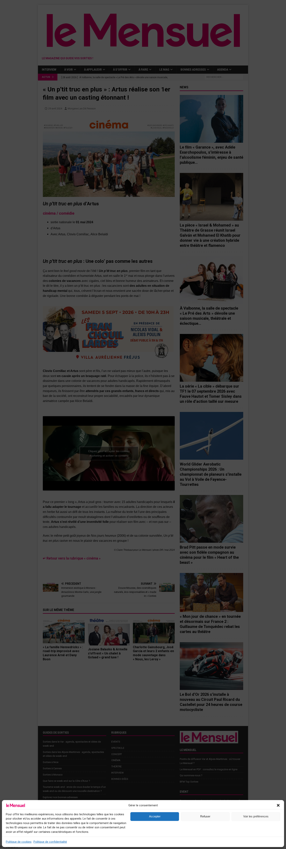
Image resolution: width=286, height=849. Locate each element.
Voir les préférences (255, 816)
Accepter (155, 816)
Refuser (205, 816)
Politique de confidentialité (50, 842)
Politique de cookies (19, 842)
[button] (278, 805)
